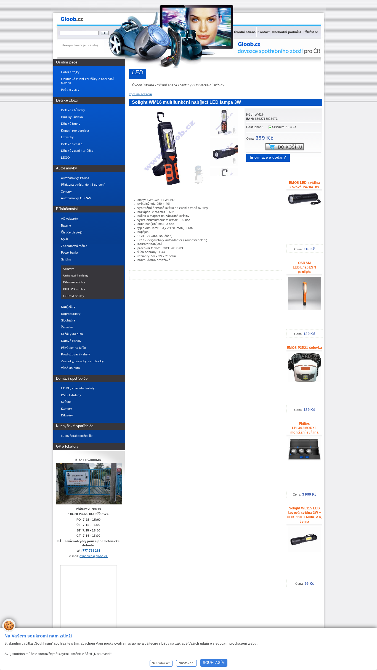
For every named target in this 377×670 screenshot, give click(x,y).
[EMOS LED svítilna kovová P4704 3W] (304, 204)
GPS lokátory (67, 446)
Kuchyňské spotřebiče (75, 426)
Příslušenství (67, 209)
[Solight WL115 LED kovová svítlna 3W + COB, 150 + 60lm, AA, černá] (304, 551)
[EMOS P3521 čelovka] (304, 381)
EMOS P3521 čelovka (304, 348)
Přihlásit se (311, 32)
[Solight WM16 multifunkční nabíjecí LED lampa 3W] (225, 123)
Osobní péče (67, 62)
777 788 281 (91, 550)
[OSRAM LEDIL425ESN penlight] (304, 308)
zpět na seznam (140, 94)
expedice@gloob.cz (93, 556)
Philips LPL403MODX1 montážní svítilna (304, 428)
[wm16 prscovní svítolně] (170, 187)
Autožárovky (66, 168)
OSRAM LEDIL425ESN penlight (304, 267)
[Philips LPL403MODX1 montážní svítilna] (304, 459)
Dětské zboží (67, 100)
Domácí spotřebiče (72, 378)
